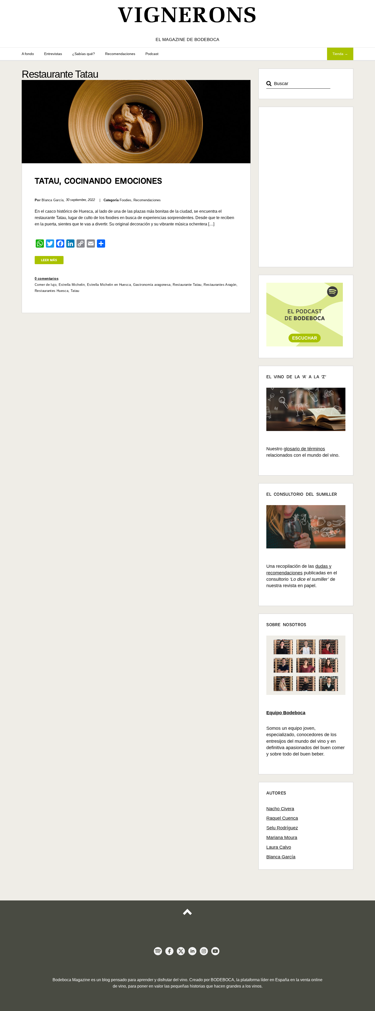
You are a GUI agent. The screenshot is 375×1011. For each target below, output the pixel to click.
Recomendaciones (120, 54)
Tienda (337, 54)
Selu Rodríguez (282, 827)
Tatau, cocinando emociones (98, 181)
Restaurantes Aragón (220, 285)
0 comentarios (46, 278)
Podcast (151, 54)
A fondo (28, 54)
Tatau (75, 291)
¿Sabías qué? (83, 54)
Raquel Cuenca (282, 818)
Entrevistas (53, 54)
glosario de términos (304, 448)
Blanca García (280, 856)
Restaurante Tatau (187, 285)
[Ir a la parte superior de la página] (187, 916)
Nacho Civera (280, 808)
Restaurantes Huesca (51, 291)
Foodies (125, 200)
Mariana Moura (281, 837)
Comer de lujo (45, 285)
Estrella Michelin (72, 285)
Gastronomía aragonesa (152, 285)
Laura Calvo (278, 847)
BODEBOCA (222, 980)
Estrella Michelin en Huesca (109, 285)
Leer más (49, 260)
